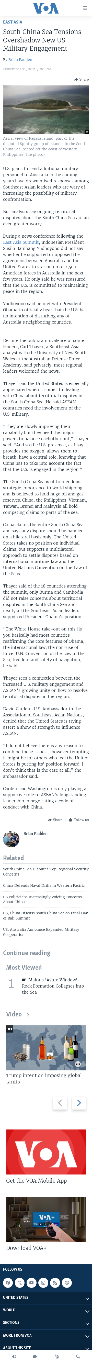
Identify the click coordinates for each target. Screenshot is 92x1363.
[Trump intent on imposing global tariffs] (46, 1047)
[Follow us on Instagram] (43, 1283)
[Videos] (35, 1356)
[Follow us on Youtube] (31, 1283)
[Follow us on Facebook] (8, 1283)
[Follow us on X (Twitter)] (20, 1283)
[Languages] (56, 1356)
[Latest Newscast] (13, 1356)
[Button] (81, 79)
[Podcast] (67, 1283)
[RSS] (55, 1283)
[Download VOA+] (46, 1219)
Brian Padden (20, 59)
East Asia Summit (21, 242)
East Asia (12, 22)
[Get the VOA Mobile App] (46, 1151)
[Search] (78, 1356)
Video (14, 1014)
